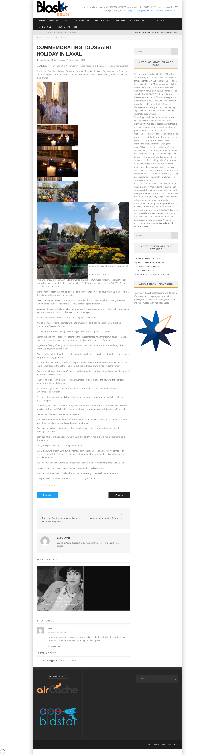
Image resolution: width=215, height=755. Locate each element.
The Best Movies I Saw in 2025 (62, 33)
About (138, 33)
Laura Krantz (44, 60)
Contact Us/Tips (151, 33)
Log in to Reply (56, 646)
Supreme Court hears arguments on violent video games (59, 518)
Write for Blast (169, 33)
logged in (53, 660)
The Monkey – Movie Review (147, 266)
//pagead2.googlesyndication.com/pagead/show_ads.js (152, 10)
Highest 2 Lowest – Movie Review (149, 262)
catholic (53, 486)
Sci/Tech (156, 21)
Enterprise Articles (130, 21)
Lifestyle (45, 27)
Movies (54, 21)
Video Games (101, 21)
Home (42, 21)
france (61, 486)
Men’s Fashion (67, 27)
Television (81, 21)
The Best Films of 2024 (144, 270)
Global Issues (59, 60)
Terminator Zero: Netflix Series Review (151, 274)
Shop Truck (165, 203)
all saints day (43, 486)
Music (67, 21)
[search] (174, 51)
